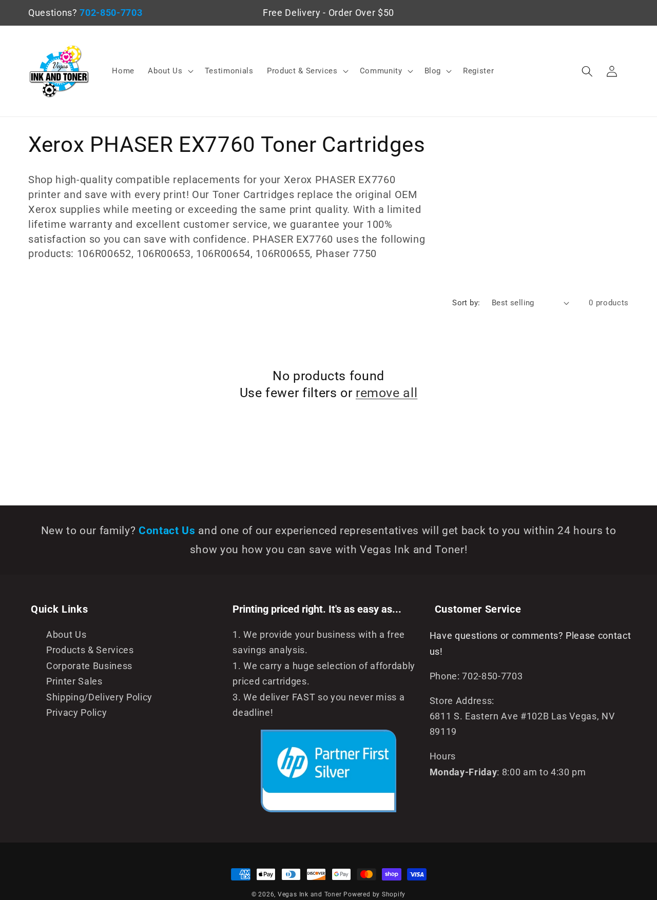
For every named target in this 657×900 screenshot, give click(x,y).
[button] (169, 71)
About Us (66, 635)
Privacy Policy (76, 713)
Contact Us (168, 530)
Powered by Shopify (374, 894)
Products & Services (90, 650)
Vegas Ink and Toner (310, 894)
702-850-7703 (111, 13)
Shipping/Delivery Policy (99, 697)
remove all (386, 392)
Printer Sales (74, 681)
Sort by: (466, 302)
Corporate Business (89, 666)
